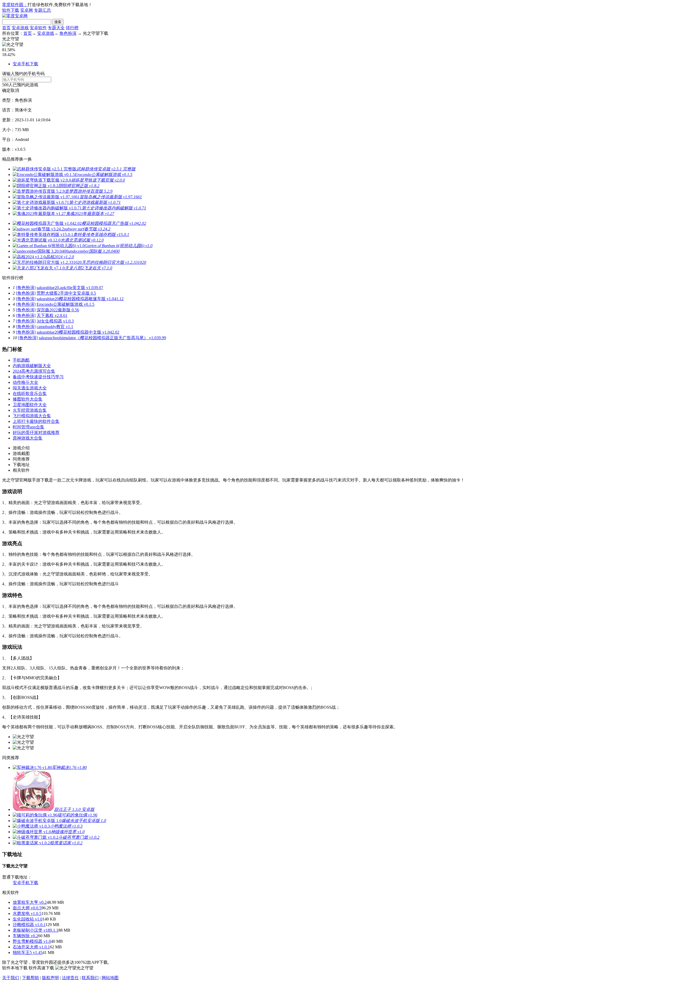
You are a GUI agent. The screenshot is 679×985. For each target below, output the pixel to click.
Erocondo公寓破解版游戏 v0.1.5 (65, 304)
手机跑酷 (21, 360)
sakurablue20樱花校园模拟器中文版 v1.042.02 (78, 332)
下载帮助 (30, 977)
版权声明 (50, 977)
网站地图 (110, 977)
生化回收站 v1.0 (27, 919)
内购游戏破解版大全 (32, 365)
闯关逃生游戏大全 (30, 388)
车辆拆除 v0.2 (25, 936)
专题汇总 (42, 10)
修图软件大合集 (27, 399)
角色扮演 (67, 33)
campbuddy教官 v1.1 (55, 326)
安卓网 (26, 10)
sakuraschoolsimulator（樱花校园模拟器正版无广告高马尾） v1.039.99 (102, 337)
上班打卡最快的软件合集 (36, 421)
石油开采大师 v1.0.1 (31, 947)
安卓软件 (38, 27)
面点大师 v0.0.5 (27, 908)
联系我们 (90, 977)
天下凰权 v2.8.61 (52, 315)
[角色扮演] (26, 287)
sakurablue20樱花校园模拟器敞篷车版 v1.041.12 (80, 298)
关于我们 (10, 977)
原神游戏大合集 (27, 438)
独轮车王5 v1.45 (27, 952)
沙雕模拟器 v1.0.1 (29, 924)
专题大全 (56, 27)
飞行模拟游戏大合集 (32, 416)
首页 (6, 27)
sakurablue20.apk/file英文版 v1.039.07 (70, 287)
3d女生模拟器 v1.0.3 (55, 321)
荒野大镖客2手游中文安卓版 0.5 (66, 293)
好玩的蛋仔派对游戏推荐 (36, 432)
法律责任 (70, 977)
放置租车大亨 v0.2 (30, 902)
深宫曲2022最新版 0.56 (58, 310)
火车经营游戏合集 (30, 410)
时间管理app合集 (28, 427)
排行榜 (72, 27)
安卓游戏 (20, 27)
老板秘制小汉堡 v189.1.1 (35, 930)
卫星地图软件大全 (30, 404)
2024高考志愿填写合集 (34, 371)
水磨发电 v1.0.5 (27, 913)
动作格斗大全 (25, 382)
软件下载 (10, 10)
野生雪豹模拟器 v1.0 (32, 941)
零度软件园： (15, 4)
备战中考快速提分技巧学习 (38, 377)
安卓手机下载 (25, 64)
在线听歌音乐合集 (30, 393)
